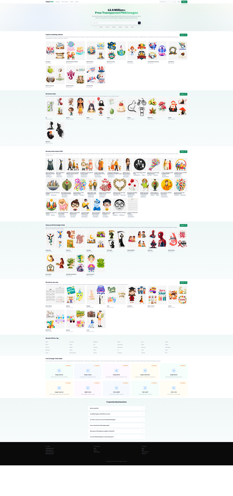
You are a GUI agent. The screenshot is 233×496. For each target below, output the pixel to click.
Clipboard (120, 27)
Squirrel (95, 352)
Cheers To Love (103, 195)
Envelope (95, 347)
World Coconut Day (50, 85)
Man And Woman (165, 176)
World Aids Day (171, 250)
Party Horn (156, 175)
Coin (94, 344)
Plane (142, 350)
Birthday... (150, 175)
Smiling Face (122, 215)
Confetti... (82, 195)
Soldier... (152, 195)
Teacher (71, 1)
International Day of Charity (72, 61)
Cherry (47, 344)
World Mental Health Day (71, 274)
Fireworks (143, 347)
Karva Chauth (97, 175)
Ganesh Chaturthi (70, 85)
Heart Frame (123, 195)
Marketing (48, 350)
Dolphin (71, 347)
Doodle (169, 117)
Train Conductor (164, 196)
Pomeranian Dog (62, 216)
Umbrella (143, 352)
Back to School (65, 1)
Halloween (58, 1)
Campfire (53, 215)
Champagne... (102, 196)
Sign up (184, 1)
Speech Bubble (73, 352)
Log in (178, 1)
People (71, 350)
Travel (87, 330)
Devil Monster (49, 176)
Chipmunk (68, 250)
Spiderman (150, 250)
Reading (126, 27)
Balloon (118, 341)
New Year (68, 330)
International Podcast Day (153, 61)
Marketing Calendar (50, 453)
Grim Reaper (109, 250)
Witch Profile (59, 176)
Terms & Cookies (145, 451)
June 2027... (130, 215)
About (143, 448)
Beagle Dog (143, 196)
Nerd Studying (84, 215)
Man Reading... (85, 216)
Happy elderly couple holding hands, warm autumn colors (91, 193)
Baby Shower (48, 330)
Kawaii (108, 117)
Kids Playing (167, 347)
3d (46, 117)
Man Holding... (64, 195)
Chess (71, 344)
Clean (50, 2)
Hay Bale (132, 27)
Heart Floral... (116, 195)
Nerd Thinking (73, 215)
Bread (166, 341)
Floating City (53, 195)
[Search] (174, 1)
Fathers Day (119, 347)
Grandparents (91, 195)
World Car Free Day (111, 61)
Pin (118, 350)
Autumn (77, 1)
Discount (47, 347)
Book (142, 341)
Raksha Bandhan (130, 250)
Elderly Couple (91, 196)
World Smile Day (89, 61)
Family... (143, 175)
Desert (166, 344)
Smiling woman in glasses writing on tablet (126, 173)
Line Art (129, 117)
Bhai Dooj (164, 175)
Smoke (47, 352)
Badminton (96, 341)
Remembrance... (131, 195)
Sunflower (101, 27)
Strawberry (119, 352)
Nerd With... (105, 215)
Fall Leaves (107, 27)
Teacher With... (126, 175)
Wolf (166, 352)
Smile (166, 350)
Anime (87, 117)
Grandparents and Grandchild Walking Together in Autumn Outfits (72, 173)
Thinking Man (95, 216)
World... (47, 195)
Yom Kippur (48, 61)
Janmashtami (171, 61)
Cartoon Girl (73, 216)
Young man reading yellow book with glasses (85, 213)
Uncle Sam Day (89, 85)
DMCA (143, 450)
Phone (95, 350)
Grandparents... (70, 175)
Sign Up (95, 450)
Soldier (157, 195)
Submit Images (97, 451)
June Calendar (131, 216)
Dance (142, 344)
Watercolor (150, 117)
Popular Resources (49, 450)
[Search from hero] (139, 23)
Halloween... (48, 175)
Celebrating (48, 250)
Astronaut (72, 341)
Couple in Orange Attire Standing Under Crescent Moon (99, 173)
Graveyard (88, 250)
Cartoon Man (105, 216)
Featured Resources (50, 451)
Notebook (114, 27)
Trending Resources (50, 448)
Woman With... (126, 176)
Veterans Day (163, 195)
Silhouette (48, 141)
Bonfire (47, 215)
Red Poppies (130, 196)
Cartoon (68, 117)
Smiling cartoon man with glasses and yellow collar (106, 213)
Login (95, 448)
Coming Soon (120, 344)
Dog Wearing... (143, 195)
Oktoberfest (130, 61)
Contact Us (144, 453)
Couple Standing (98, 176)
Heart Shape (183, 195)
